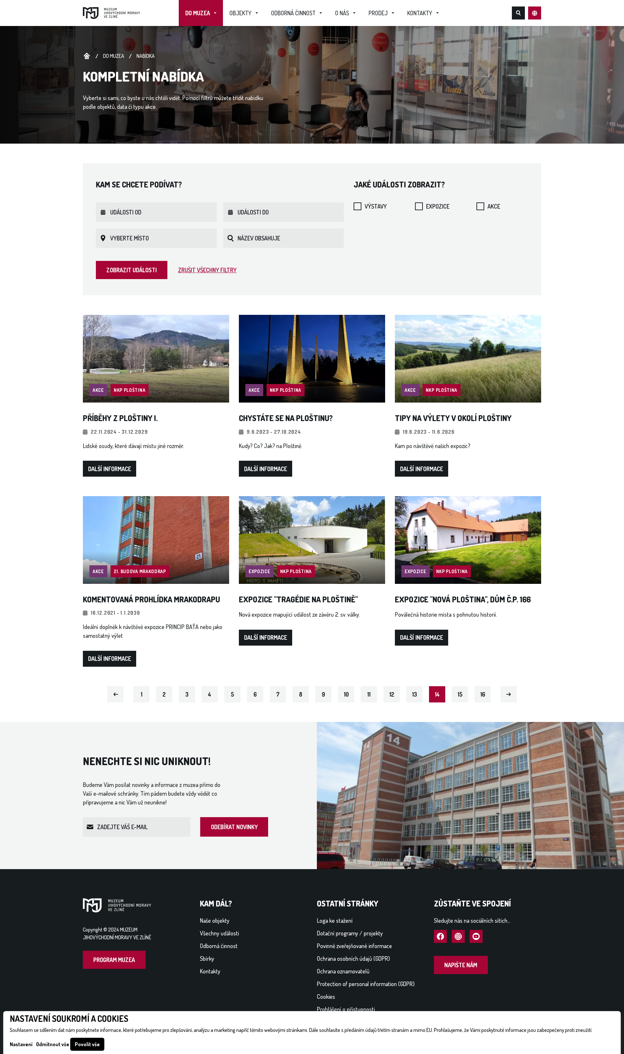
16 (482, 694)
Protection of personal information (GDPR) (366, 983)
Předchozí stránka (115, 694)
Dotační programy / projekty (350, 933)
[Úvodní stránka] (111, 12)
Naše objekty (214, 920)
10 (346, 694)
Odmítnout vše (52, 1044)
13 (414, 694)
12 (391, 694)
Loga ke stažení (335, 920)
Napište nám (460, 965)
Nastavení (21, 1044)
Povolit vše (87, 1044)
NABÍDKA (145, 56)
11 (368, 694)
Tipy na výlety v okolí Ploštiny (453, 418)
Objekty (240, 13)
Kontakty (419, 13)
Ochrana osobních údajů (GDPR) (353, 958)
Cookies (326, 996)
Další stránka (508, 694)
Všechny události (219, 933)
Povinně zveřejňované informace (354, 945)
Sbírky (207, 958)
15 (460, 694)
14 (437, 694)
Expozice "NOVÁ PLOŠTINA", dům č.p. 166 (463, 599)
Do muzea (197, 13)
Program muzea (114, 959)
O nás (342, 13)
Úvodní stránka (87, 56)
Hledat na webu (518, 12)
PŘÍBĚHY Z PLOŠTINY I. (120, 418)
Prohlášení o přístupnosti (346, 1009)
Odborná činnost (293, 13)
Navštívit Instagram (458, 937)
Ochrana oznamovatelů (343, 971)
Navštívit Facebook (440, 937)
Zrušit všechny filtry (207, 270)
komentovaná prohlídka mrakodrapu (151, 599)
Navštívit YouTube (476, 937)
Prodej (378, 13)
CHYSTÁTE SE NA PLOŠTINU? (286, 418)
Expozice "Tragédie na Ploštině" (298, 599)
